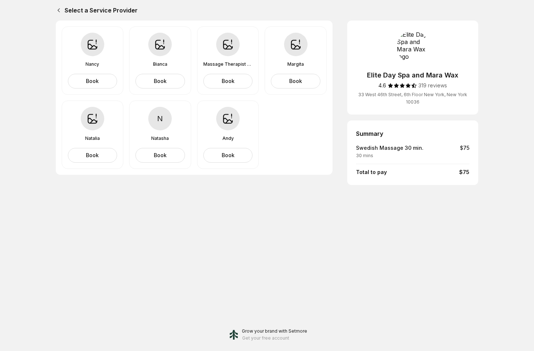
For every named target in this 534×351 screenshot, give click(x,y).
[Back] (57, 10)
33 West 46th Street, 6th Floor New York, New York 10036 (412, 98)
